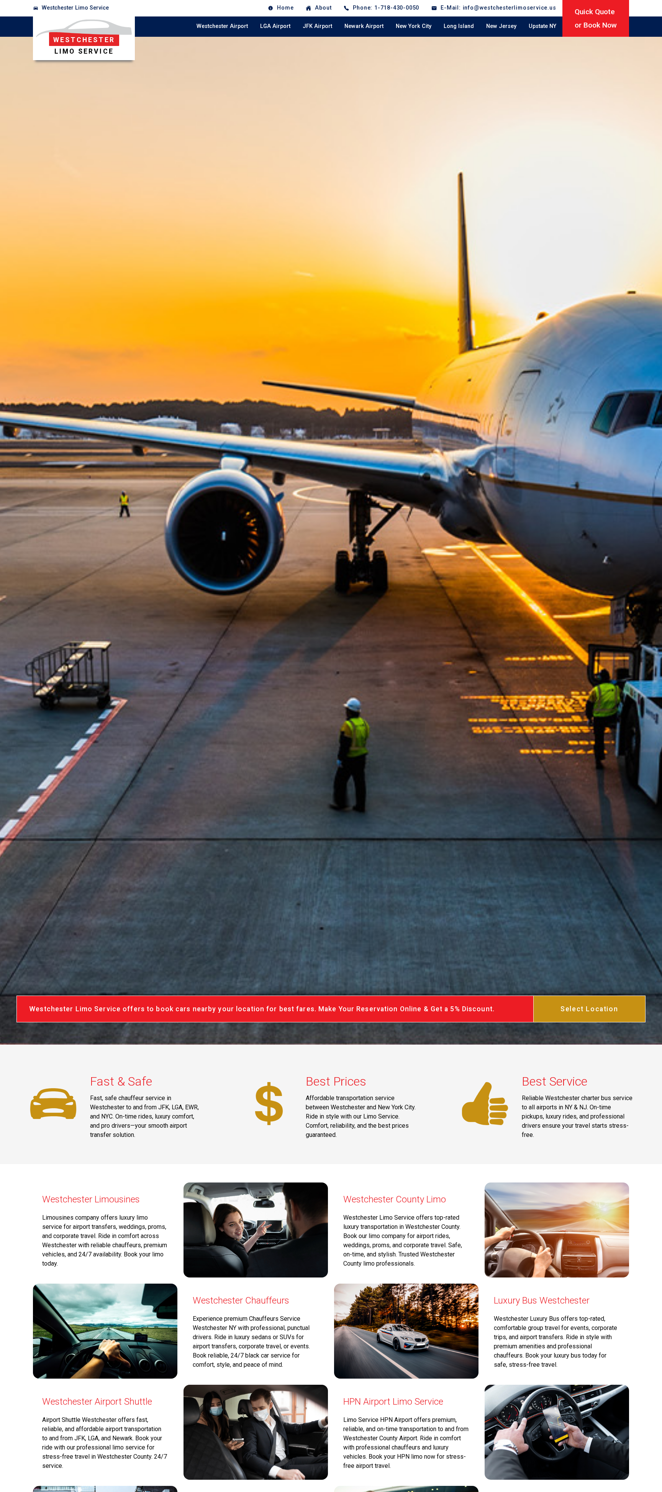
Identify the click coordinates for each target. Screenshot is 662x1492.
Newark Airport (363, 26)
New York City (413, 26)
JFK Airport (317, 26)
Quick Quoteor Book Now (596, 18)
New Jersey (501, 26)
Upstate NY (542, 26)
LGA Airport (275, 26)
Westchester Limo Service (75, 8)
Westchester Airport (222, 26)
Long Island (459, 26)
